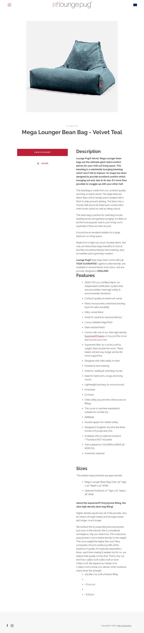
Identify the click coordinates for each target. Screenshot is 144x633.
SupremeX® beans (94, 336)
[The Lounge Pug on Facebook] (7, 625)
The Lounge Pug (124, 626)
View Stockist (42, 152)
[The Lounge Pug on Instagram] (12, 625)
